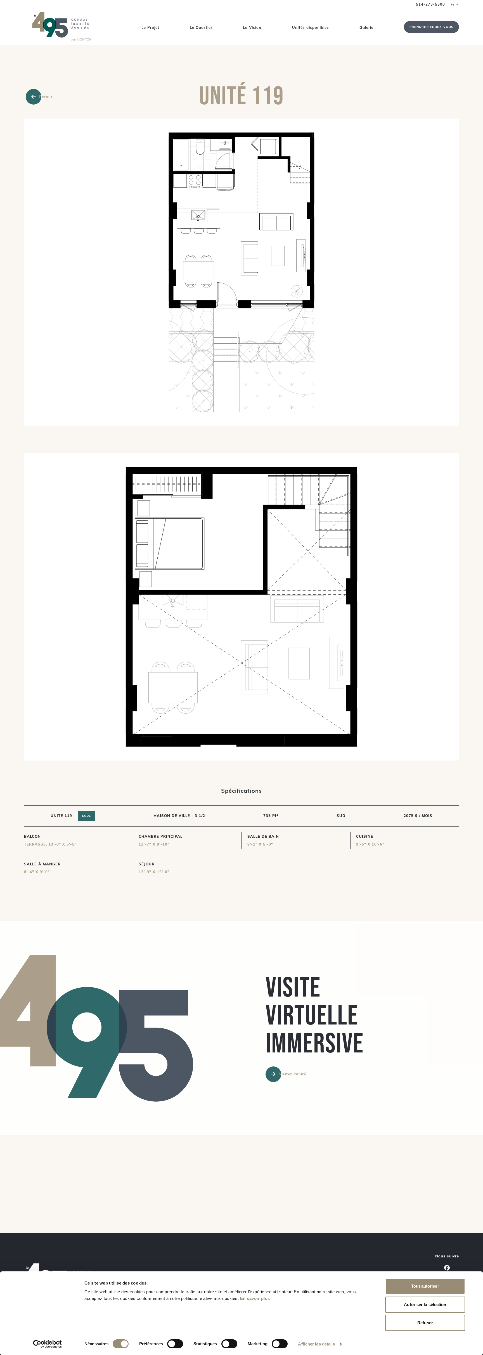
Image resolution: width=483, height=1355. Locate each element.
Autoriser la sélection (425, 1304)
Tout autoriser (425, 1286)
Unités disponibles (310, 27)
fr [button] (452, 4)
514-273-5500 (430, 4)
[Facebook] (447, 1267)
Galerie (366, 27)
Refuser (425, 1322)
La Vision (252, 27)
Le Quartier (201, 27)
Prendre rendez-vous (431, 27)
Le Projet (150, 27)
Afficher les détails (316, 1344)
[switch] (175, 1343)
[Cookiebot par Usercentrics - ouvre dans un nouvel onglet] (47, 1344)
